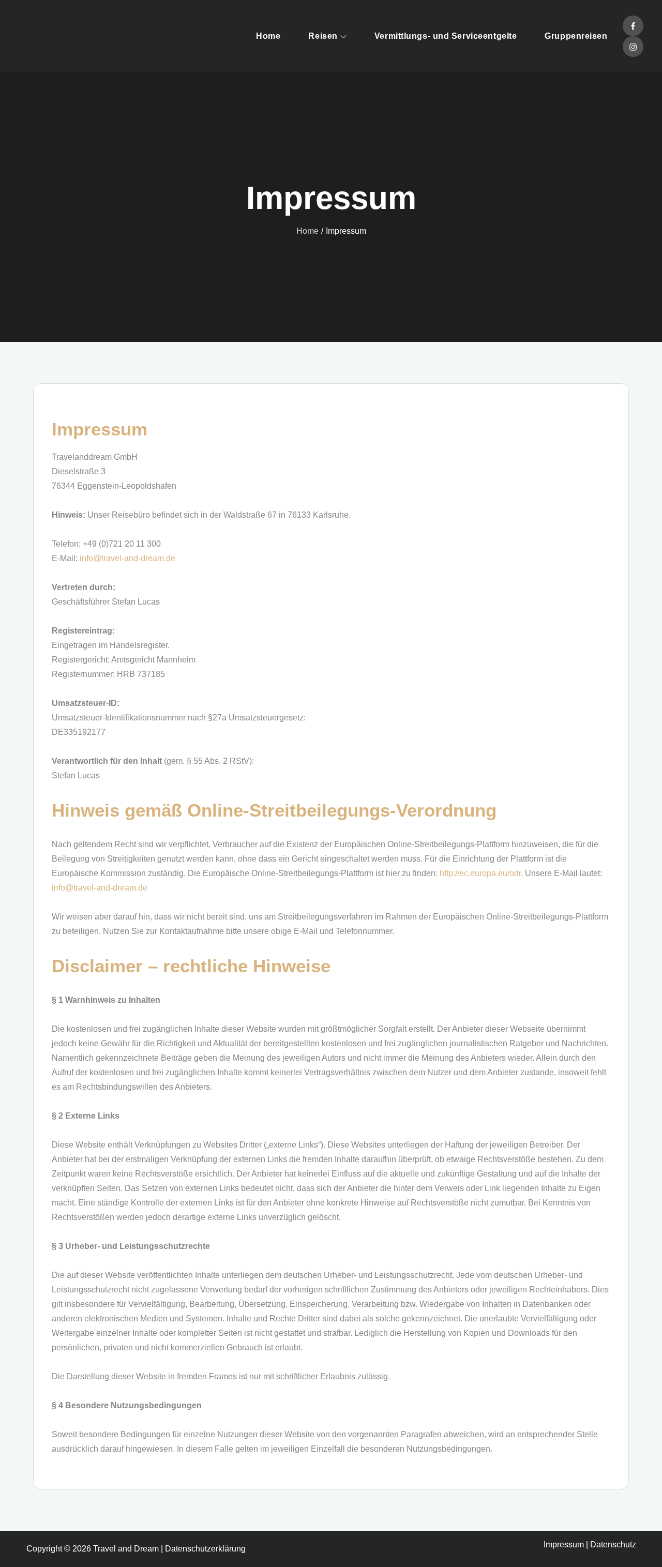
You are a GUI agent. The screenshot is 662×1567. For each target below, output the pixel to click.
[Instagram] (633, 46)
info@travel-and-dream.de (127, 558)
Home (268, 36)
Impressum (564, 1544)
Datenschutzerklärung (205, 1548)
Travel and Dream (126, 1548)
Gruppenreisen (576, 36)
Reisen (322, 36)
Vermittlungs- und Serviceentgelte (445, 36)
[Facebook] (633, 26)
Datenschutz (613, 1544)
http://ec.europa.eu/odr (480, 873)
